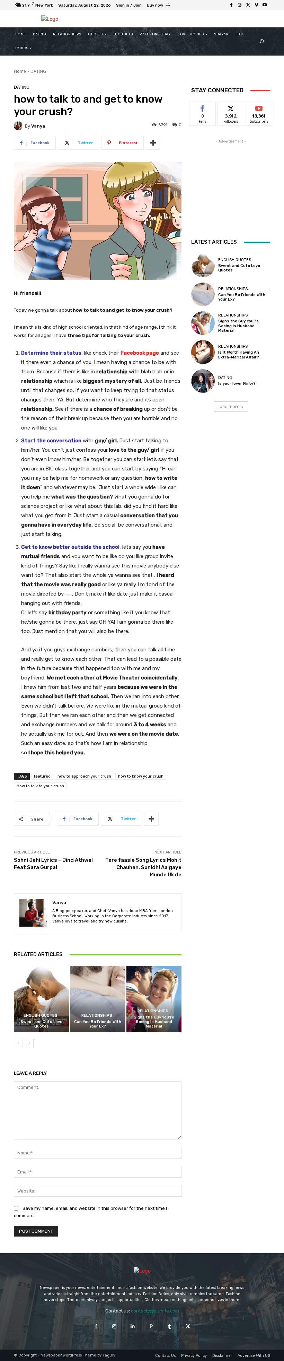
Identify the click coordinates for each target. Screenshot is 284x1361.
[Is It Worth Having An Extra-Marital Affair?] (203, 352)
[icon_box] (159, 6)
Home (20, 71)
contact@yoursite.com (155, 1311)
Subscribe (259, 107)
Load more (228, 406)
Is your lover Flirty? (237, 383)
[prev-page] (18, 1043)
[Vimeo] (256, 5)
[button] (262, 41)
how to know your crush (140, 776)
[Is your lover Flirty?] (203, 381)
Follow (231, 107)
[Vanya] (19, 125)
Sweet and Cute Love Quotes (41, 1024)
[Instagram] (240, 5)
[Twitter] (248, 5)
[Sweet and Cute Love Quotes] (41, 999)
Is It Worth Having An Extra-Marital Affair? (238, 354)
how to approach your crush (84, 776)
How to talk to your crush (40, 785)
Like (203, 107)
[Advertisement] (230, 179)
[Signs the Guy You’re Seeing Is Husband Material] (153, 999)
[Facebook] (231, 5)
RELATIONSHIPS (96, 1015)
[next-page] (29, 1043)
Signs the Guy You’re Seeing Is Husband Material (154, 1022)
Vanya (38, 126)
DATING (38, 71)
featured (42, 776)
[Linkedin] (133, 1326)
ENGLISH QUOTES (40, 1015)
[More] (153, 143)
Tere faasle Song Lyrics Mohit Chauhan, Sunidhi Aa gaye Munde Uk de (143, 867)
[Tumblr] (169, 1326)
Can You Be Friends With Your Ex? (97, 1024)
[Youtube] (264, 5)
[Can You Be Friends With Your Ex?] (97, 999)
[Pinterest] (151, 1326)
